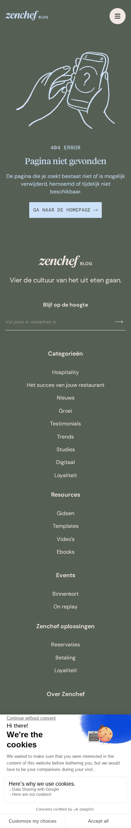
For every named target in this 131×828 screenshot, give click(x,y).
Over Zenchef (66, 694)
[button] (117, 16)
